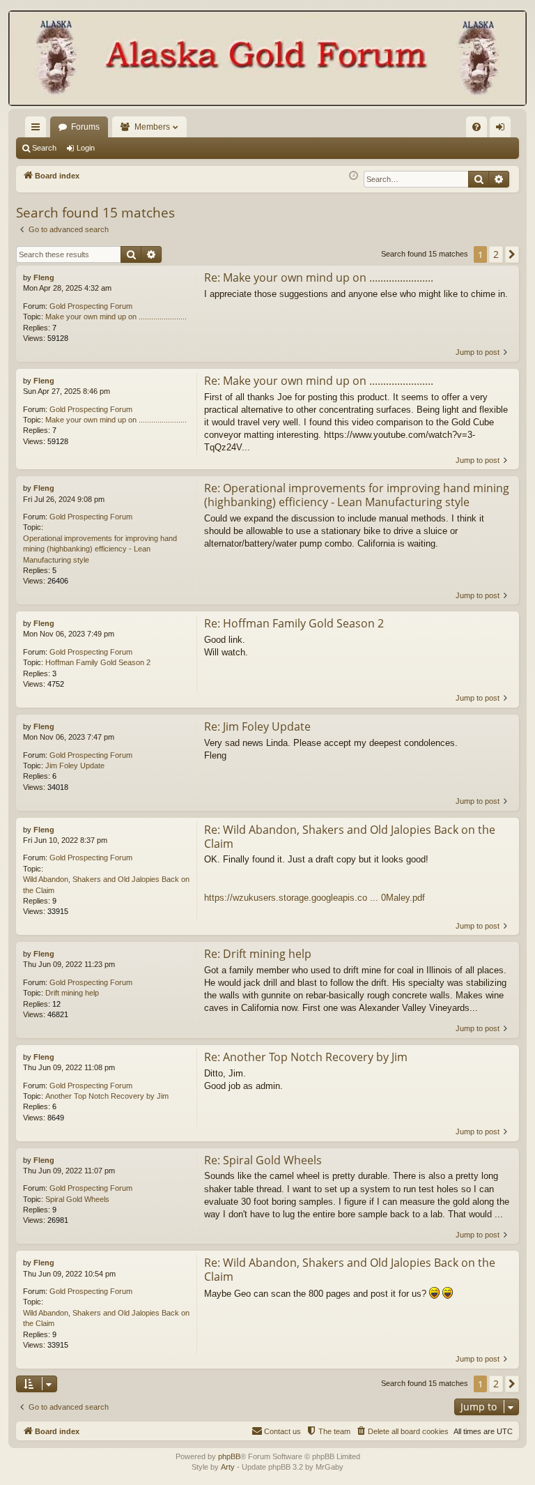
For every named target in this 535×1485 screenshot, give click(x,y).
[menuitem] (476, 126)
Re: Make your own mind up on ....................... (318, 277)
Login (86, 148)
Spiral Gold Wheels (77, 1199)
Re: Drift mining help (257, 954)
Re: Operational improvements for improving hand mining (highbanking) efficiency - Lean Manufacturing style (356, 495)
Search (44, 148)
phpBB (229, 1456)
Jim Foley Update (74, 765)
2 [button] (496, 254)
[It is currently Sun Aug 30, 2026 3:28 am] (353, 176)
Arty (228, 1467)
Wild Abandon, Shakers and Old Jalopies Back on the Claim (106, 884)
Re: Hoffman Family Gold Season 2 (294, 623)
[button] (512, 254)
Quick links (38, 129)
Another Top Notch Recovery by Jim (107, 1096)
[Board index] (267, 59)
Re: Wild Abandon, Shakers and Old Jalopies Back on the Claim (349, 837)
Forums (85, 127)
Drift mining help (72, 993)
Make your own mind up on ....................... (116, 316)
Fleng (43, 277)
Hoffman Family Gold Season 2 (97, 662)
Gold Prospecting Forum (90, 306)
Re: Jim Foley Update (257, 726)
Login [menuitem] (503, 129)
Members (152, 127)
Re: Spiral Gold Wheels (263, 1160)
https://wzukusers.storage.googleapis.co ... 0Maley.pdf (314, 897)
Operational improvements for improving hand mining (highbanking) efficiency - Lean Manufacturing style (100, 549)
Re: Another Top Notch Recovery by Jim (306, 1057)
